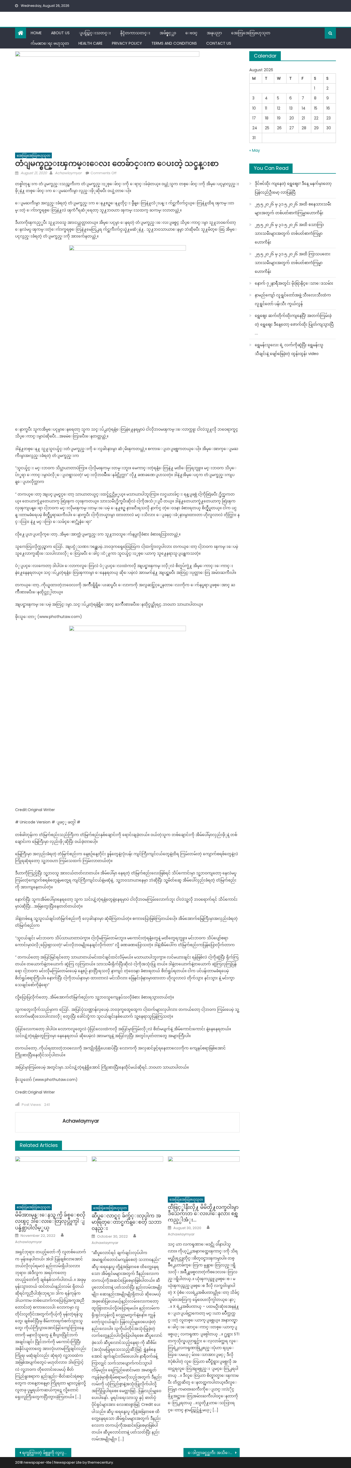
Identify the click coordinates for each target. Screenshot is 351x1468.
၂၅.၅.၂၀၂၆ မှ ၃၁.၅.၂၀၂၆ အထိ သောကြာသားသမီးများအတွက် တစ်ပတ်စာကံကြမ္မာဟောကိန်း (289, 233)
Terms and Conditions (174, 43)
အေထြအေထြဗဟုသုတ (250, 33)
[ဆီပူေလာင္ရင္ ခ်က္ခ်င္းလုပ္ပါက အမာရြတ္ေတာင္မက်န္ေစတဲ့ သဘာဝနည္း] (127, 1179)
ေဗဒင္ (191, 33)
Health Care (90, 43)
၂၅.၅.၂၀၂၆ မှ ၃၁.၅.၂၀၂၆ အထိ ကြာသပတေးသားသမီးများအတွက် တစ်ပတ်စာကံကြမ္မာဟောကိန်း (292, 262)
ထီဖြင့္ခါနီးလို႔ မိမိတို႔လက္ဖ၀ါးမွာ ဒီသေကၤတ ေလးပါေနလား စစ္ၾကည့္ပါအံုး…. (203, 1213)
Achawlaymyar (68, 173)
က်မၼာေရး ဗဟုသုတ (50, 43)
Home (36, 33)
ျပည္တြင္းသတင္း (95, 33)
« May (254, 150)
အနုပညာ (214, 33)
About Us (60, 33)
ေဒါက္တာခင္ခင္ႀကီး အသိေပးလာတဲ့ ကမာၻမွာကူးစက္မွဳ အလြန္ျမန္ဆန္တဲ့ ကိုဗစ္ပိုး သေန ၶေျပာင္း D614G (214, 1452)
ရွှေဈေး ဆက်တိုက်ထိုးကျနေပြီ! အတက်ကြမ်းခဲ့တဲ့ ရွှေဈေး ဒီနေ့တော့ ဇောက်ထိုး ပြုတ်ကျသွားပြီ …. (294, 324)
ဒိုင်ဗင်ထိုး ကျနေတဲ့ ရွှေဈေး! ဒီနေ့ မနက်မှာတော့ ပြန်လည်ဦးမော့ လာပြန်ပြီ (293, 188)
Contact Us (218, 43)
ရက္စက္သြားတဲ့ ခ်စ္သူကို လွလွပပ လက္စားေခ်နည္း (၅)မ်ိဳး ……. (46, 1452)
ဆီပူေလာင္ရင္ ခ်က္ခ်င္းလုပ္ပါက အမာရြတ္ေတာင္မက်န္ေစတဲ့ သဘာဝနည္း (127, 1222)
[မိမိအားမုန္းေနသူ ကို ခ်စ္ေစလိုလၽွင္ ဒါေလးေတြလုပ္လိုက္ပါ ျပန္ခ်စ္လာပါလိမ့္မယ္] (51, 1178)
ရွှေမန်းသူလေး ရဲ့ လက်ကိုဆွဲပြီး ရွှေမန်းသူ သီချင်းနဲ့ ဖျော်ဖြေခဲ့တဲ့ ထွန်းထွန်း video (289, 349)
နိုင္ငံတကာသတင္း (135, 33)
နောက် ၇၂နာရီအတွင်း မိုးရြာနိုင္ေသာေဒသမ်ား (294, 283)
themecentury (100, 1462)
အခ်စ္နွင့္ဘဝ (168, 33)
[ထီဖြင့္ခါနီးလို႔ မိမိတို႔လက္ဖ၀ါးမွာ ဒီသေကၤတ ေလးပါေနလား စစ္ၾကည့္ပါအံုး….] (204, 1174)
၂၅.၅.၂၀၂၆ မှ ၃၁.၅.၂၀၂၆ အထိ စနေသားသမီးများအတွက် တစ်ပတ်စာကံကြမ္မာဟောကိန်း (293, 208)
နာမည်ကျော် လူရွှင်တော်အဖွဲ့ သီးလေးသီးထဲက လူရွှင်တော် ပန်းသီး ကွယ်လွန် (293, 299)
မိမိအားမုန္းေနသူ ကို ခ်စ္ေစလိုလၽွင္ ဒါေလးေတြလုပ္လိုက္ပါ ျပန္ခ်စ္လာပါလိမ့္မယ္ (50, 1221)
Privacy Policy (127, 43)
